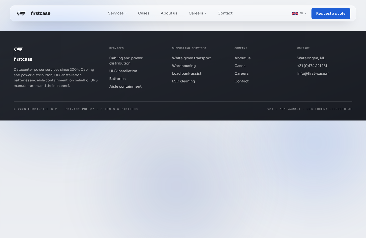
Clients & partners (119, 109)
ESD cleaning (183, 81)
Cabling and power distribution (126, 60)
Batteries (117, 78)
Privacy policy (79, 109)
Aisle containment (125, 86)
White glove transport (191, 58)
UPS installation (123, 71)
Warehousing (184, 65)
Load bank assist (186, 73)
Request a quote (331, 13)
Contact (225, 13)
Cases (143, 13)
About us (169, 13)
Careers (242, 73)
